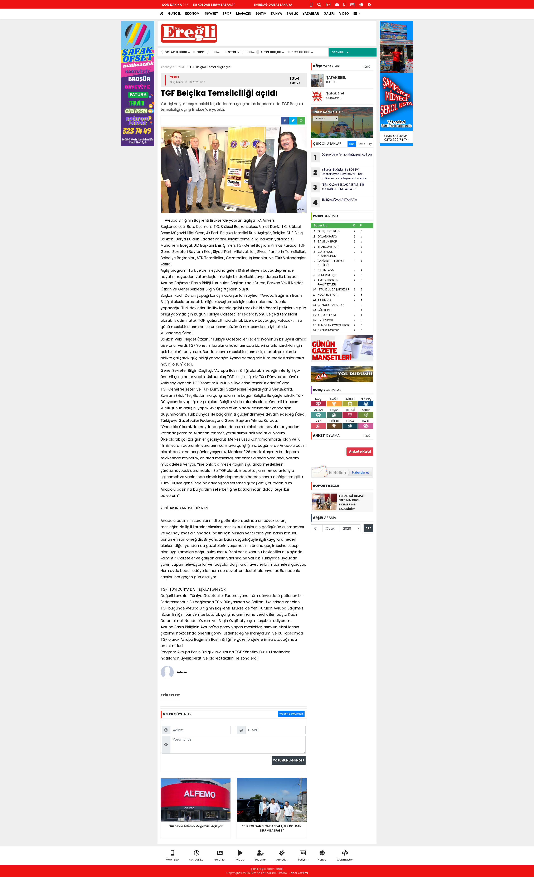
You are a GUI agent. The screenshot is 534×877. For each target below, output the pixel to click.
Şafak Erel (335, 93)
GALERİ (329, 13)
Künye (322, 860)
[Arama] (319, 4)
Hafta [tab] (361, 144)
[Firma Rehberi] (337, 4)
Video (240, 860)
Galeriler (220, 860)
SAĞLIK (292, 13)
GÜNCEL (174, 13)
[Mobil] (311, 4)
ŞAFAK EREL (336, 77)
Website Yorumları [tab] (291, 713)
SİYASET (211, 13)
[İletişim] (328, 4)
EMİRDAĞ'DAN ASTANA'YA (212, 5)
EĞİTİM (261, 13)
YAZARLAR (310, 13)
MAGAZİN (243, 13)
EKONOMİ (192, 13)
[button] (356, 13)
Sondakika (196, 860)
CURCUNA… (333, 98)
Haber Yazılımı (298, 873)
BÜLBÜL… (331, 82)
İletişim (302, 860)
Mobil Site (172, 860)
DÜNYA (276, 13)
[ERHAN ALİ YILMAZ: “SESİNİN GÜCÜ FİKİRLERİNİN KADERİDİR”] (324, 502)
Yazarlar (260, 860)
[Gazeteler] (352, 4)
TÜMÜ (366, 66)
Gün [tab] (352, 144)
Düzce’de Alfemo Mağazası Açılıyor (343, 157)
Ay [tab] (370, 144)
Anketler (282, 860)
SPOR (227, 13)
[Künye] (361, 4)
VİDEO (344, 13)
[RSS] (369, 4)
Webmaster (345, 860)
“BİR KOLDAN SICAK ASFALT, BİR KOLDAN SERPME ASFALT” (338, 187)
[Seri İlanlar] (344, 4)
